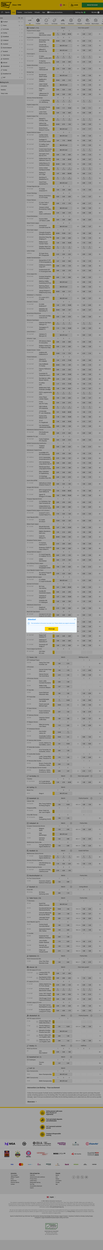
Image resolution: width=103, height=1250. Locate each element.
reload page (51, 629)
